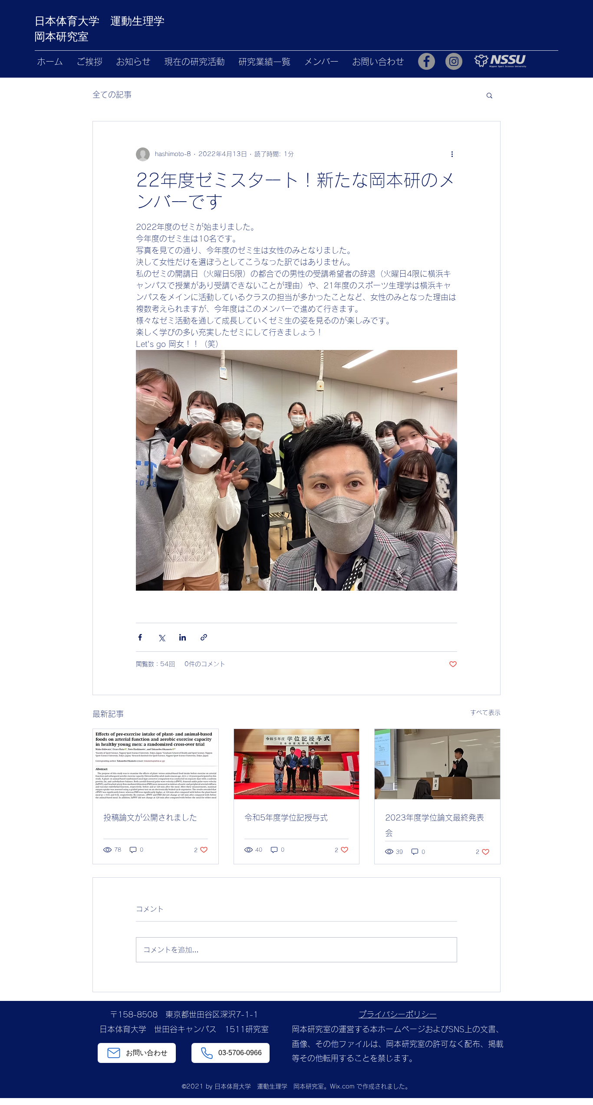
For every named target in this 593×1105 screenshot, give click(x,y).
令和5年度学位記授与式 (286, 817)
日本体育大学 (72, 20)
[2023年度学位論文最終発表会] (437, 764)
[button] (489, 95)
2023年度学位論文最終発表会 (434, 825)
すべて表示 (485, 712)
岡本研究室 (61, 36)
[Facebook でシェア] (140, 637)
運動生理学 (137, 20)
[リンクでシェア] (204, 637)
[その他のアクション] (452, 154)
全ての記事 (112, 94)
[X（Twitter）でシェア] (161, 637)
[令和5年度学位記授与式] (296, 764)
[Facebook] (426, 61)
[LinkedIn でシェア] (182, 637)
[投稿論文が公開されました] (155, 764)
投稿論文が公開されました (150, 817)
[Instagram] (453, 61)
